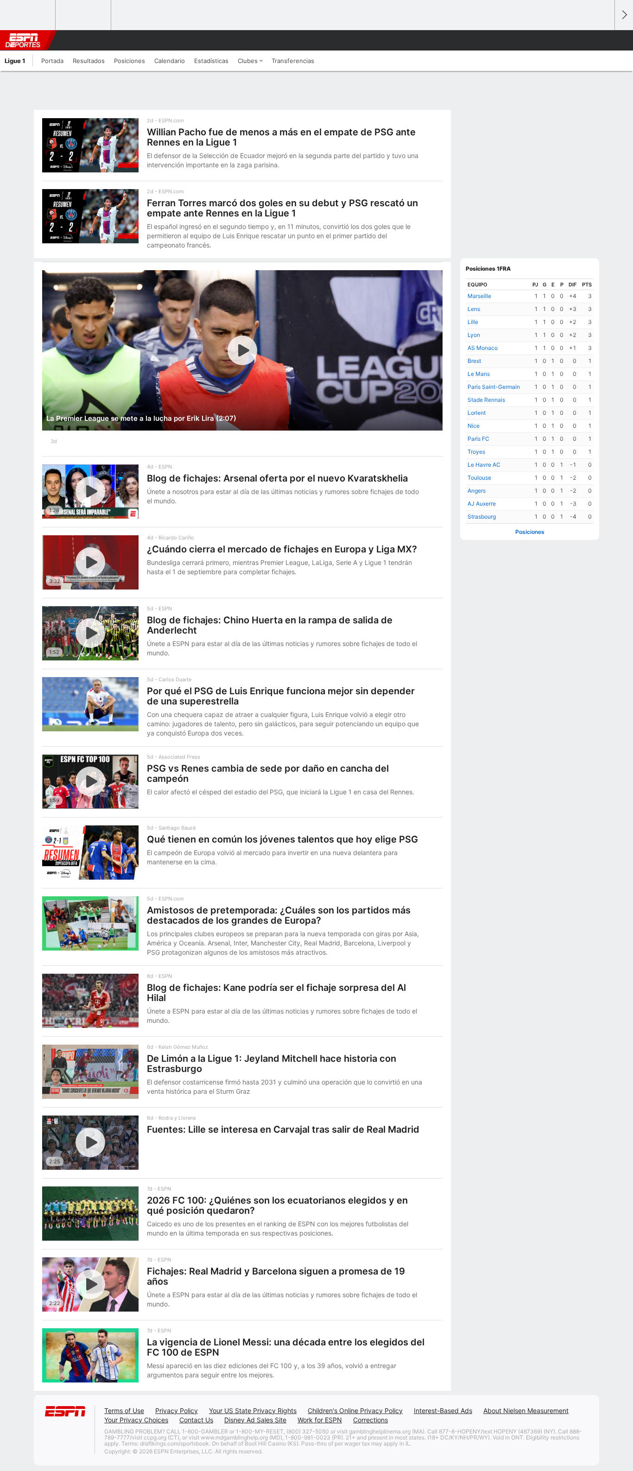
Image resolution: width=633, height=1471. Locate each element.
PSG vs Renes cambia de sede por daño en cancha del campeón (268, 773)
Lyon (474, 334)
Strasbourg (482, 516)
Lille (473, 321)
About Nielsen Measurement (526, 1410)
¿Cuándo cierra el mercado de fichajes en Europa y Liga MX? (282, 549)
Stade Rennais (486, 399)
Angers (477, 490)
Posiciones (529, 531)
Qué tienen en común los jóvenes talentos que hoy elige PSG (282, 839)
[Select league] (28, 15)
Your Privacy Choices (136, 1420)
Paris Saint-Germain (494, 386)
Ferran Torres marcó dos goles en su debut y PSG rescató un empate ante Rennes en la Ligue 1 (282, 208)
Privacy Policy (176, 1410)
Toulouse (479, 477)
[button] (603, 40)
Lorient (477, 412)
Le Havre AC (484, 464)
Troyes (476, 451)
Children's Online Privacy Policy (355, 1410)
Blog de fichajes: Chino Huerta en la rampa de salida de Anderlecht (269, 625)
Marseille (479, 295)
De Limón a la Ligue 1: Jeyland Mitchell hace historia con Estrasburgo (271, 1063)
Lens (474, 308)
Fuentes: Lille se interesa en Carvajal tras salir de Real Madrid (283, 1129)
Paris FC (478, 438)
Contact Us (196, 1420)
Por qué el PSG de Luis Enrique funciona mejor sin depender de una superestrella (281, 696)
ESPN (22, 40)
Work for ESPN (320, 1420)
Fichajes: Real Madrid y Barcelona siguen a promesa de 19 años (276, 1276)
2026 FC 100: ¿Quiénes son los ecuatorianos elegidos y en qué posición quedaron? (277, 1205)
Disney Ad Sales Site (255, 1420)
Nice (474, 425)
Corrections (370, 1420)
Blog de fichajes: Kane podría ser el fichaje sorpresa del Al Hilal (276, 992)
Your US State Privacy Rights (253, 1410)
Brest (474, 360)
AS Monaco (483, 347)
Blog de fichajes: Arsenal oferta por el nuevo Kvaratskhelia (277, 478)
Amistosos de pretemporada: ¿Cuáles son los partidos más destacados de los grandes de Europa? (279, 915)
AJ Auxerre (482, 503)
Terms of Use (124, 1410)
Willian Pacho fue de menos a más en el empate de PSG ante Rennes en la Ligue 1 (281, 137)
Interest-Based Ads (443, 1410)
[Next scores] (623, 15)
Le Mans (479, 373)
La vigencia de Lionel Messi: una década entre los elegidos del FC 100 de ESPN (285, 1347)
